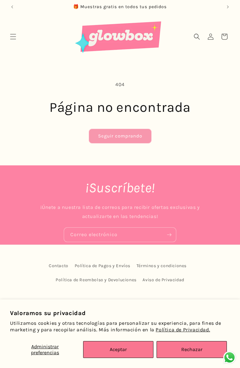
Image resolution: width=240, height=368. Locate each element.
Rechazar (191, 349)
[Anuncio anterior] (12, 7)
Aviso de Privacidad (163, 279)
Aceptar (118, 349)
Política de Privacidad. (183, 330)
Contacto (58, 265)
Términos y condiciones (162, 265)
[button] (13, 37)
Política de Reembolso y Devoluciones (96, 279)
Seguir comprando (120, 136)
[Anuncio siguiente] (228, 7)
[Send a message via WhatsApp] (229, 357)
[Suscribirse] (169, 234)
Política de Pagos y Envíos (103, 265)
